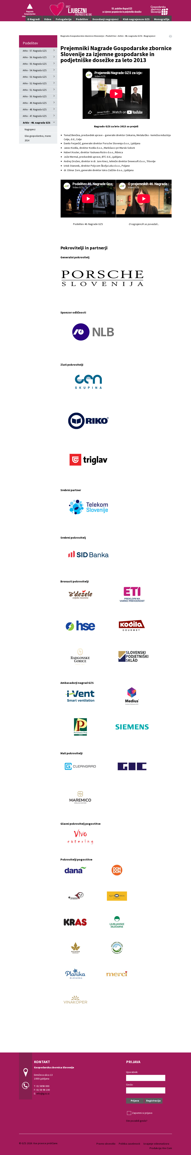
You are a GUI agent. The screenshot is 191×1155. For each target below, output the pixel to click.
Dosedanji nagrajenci (105, 19)
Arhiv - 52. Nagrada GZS (34, 83)
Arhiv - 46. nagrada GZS (36, 122)
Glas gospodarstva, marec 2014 (38, 138)
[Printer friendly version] (170, 36)
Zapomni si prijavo (142, 1113)
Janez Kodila (71, 147)
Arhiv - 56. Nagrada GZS (34, 57)
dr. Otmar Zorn (72, 170)
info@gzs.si (42, 1093)
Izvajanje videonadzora (156, 1143)
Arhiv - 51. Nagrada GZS (34, 90)
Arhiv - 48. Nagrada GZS (34, 109)
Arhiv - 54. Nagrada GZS (34, 70)
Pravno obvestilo (105, 1143)
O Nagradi (33, 19)
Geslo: (129, 1084)
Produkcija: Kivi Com (161, 1148)
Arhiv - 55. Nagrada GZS (34, 63)
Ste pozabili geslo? (136, 1120)
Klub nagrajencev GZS (136, 19)
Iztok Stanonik (72, 165)
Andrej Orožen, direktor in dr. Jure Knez (86, 161)
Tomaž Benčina (72, 135)
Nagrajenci (30, 129)
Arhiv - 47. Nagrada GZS (34, 116)
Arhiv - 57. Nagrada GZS (34, 50)
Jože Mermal (71, 156)
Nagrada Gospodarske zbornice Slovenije (82, 35)
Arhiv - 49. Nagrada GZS (34, 103)
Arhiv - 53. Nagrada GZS (34, 76)
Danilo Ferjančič (72, 143)
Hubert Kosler (71, 152)
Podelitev (82, 19)
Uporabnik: (132, 1072)
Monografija (161, 19)
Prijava (135, 1100)
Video (47, 19)
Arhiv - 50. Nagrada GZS (34, 96)
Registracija (153, 1100)
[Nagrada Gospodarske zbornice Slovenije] (95, 10)
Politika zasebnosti (129, 1143)
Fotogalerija (63, 19)
